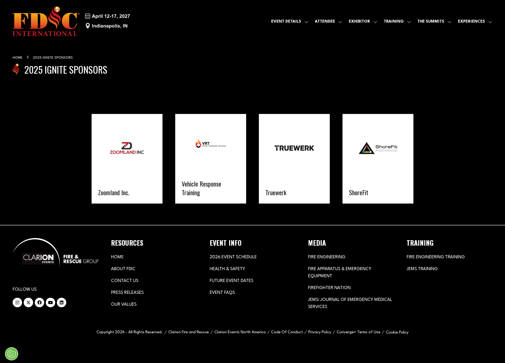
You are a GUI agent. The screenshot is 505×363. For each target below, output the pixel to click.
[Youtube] (50, 302)
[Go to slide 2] (238, 211)
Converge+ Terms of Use (358, 332)
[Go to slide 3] (244, 211)
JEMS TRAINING (422, 269)
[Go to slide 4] (252, 211)
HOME (117, 257)
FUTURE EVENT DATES (231, 281)
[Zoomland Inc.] (127, 158)
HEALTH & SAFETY (227, 269)
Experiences (471, 22)
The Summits (430, 22)
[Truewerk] (294, 158)
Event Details (286, 22)
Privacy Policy (319, 332)
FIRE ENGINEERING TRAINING (436, 257)
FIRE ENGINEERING (326, 257)
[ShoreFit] (378, 158)
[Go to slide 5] (260, 211)
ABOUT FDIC (123, 269)
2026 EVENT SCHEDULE (233, 257)
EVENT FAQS (222, 292)
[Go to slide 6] (266, 211)
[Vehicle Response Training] (210, 158)
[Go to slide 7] (273, 211)
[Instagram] (17, 302)
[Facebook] (39, 302)
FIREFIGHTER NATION (329, 288)
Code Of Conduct (287, 332)
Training (394, 22)
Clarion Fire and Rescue (188, 332)
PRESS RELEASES (127, 292)
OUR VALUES (124, 304)
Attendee (325, 22)
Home (18, 57)
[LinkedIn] (61, 302)
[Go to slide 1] (232, 211)
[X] (28, 302)
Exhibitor (359, 22)
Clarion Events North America (240, 332)
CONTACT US (124, 281)
